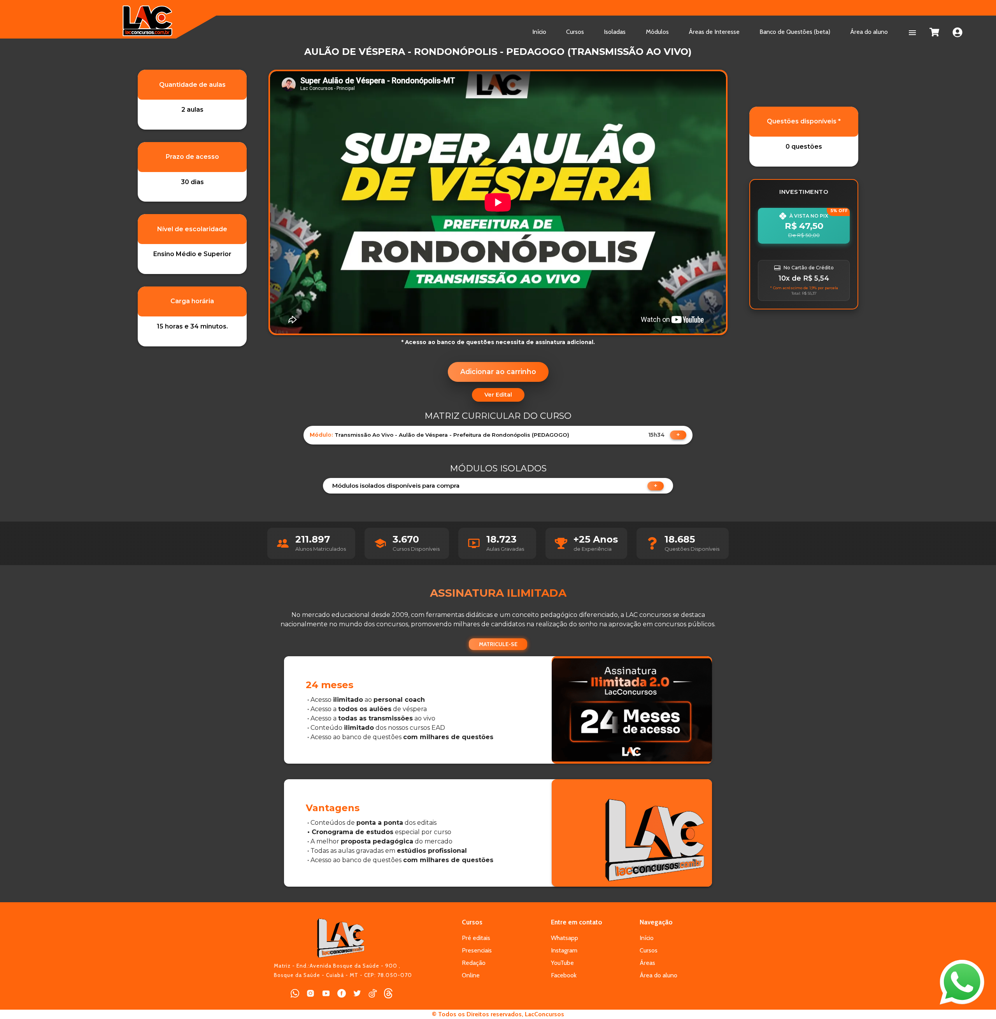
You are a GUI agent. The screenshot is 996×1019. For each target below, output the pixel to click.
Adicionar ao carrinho (498, 371)
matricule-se (498, 644)
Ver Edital (498, 394)
